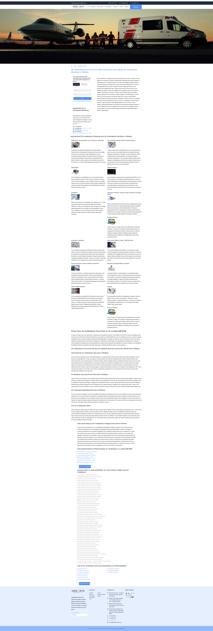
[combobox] (79, 615)
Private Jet (93, 6)
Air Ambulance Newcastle (83, 574)
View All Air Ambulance (84, 466)
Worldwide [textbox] (74, 614)
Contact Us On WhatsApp (135, 7)
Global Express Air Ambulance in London (86, 460)
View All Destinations (84, 583)
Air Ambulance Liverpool (82, 577)
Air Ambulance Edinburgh (112, 572)
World (75, 66)
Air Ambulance (108, 6)
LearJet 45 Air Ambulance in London (85, 453)
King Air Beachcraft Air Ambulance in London (87, 451)
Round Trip (84, 84)
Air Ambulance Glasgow (82, 575)
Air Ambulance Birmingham (83, 570)
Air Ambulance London (82, 568)
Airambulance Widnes (82, 66)
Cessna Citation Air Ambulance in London (86, 455)
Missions (126, 6)
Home (88, 6)
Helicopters (100, 6)
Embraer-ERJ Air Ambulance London (85, 462)
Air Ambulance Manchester (83, 572)
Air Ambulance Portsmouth (113, 568)
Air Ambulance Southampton (83, 579)
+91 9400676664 (124, 3)
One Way (76, 84)
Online (120, 6)
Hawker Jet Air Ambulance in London (85, 457)
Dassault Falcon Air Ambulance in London (86, 458)
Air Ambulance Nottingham (113, 570)
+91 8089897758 (135, 3)
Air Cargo (115, 6)
